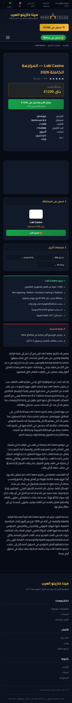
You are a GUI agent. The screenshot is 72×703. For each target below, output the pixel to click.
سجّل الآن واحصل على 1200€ (36, 104)
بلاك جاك (64, 638)
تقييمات (65, 614)
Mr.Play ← (59, 265)
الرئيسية (66, 45)
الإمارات (65, 672)
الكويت (65, 667)
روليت (66, 643)
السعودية (64, 678)
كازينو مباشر (63, 649)
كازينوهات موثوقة (60, 609)
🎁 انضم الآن (36, 233)
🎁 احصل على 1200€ (54, 27)
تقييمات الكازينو (54, 45)
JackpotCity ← (27, 257)
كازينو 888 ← (58, 257)
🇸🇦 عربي (9, 4)
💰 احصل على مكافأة (53, 37)
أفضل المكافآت (62, 620)
